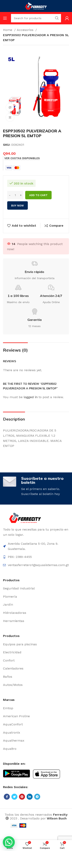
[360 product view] (10, 107)
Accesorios (25, 30)
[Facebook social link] (7, 797)
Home (8, 30)
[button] (9, 842)
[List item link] (36, 588)
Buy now (17, 205)
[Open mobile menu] (5, 18)
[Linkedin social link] (30, 797)
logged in (31, 397)
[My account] (67, 18)
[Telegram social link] (37, 797)
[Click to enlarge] (10, 117)
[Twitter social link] (14, 797)
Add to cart (38, 195)
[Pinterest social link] (22, 797)
